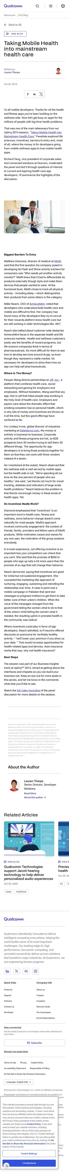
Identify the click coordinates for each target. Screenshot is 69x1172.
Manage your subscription (16, 1051)
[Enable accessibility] (6, 1166)
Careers (40, 995)
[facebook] (27, 94)
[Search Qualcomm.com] (38, 6)
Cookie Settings (29, 1153)
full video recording (28, 690)
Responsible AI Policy (40, 1068)
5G (61, 884)
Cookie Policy (37, 1063)
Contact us (9, 1007)
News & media (43, 1007)
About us (41, 990)
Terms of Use (10, 1063)
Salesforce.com (29, 430)
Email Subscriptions (46, 1018)
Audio (8, 892)
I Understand (29, 1163)
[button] (25, 1073)
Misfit (57, 261)
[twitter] (41, 94)
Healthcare (21, 892)
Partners (8, 1001)
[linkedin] (34, 94)
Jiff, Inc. (54, 379)
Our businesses (44, 1012)
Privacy (23, 1063)
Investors (41, 1001)
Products (8, 990)
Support (7, 995)
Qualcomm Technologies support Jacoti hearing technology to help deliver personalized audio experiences (28, 873)
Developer (8, 1012)
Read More (30, 793)
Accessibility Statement (15, 1068)
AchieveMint (37, 303)
